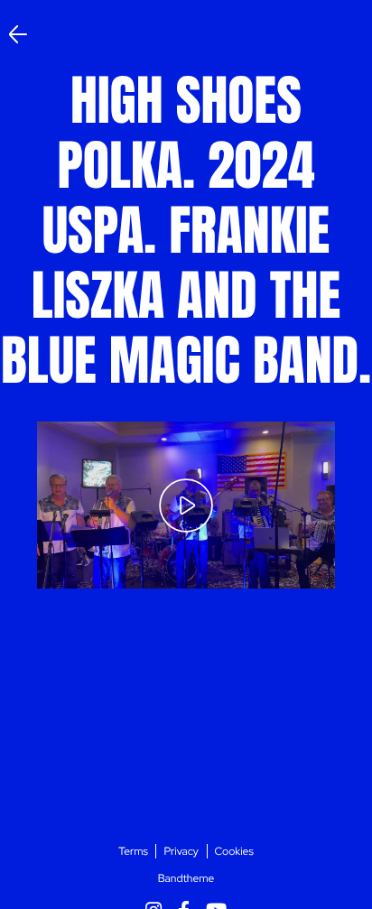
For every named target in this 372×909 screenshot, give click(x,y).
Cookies (234, 851)
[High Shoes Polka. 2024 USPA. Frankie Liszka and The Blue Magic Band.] (186, 505)
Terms (133, 851)
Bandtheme (186, 878)
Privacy (181, 851)
